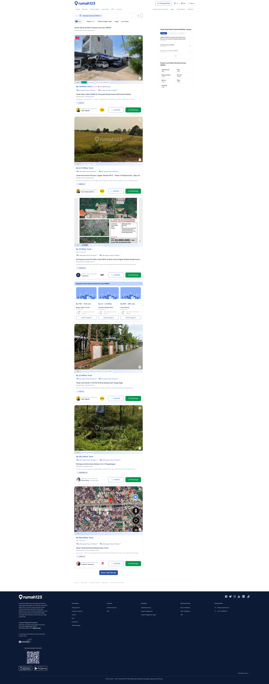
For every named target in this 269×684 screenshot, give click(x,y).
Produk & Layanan (77, 611)
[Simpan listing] (139, 38)
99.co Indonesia (185, 607)
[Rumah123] (85, 3)
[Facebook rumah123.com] (226, 596)
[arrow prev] (78, 58)
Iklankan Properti (112, 607)
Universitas (172, 33)
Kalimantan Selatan (94, 582)
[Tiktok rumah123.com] (248, 596)
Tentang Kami (76, 607)
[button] (105, 15)
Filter (78, 21)
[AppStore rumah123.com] (25, 668)
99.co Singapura (185, 611)
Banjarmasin (105, 582)
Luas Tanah (125, 21)
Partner (74, 615)
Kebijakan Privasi (146, 607)
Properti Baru (91, 21)
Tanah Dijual (84, 582)
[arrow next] (139, 58)
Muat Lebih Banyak (108, 573)
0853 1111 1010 (37, 628)
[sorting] (84, 21)
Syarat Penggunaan (147, 611)
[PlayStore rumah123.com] (40, 668)
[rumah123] (30, 597)
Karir (73, 618)
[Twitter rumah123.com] (230, 596)
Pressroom (75, 622)
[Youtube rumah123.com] (239, 596)
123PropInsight (76, 625)
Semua (164, 33)
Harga (117, 21)
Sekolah (181, 33)
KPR (108, 611)
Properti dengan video (105, 21)
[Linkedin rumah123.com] (243, 596)
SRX (182, 615)
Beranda (76, 582)
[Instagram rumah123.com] (234, 596)
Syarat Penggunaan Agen (148, 615)
